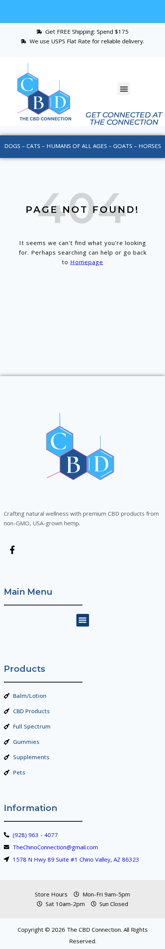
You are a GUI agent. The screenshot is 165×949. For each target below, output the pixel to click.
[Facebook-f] (12, 549)
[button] (123, 88)
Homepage (86, 262)
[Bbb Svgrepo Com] (34, 549)
